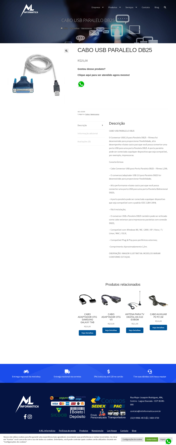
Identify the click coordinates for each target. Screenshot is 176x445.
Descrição (82, 125)
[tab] (91, 125)
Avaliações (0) (84, 141)
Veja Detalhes (87, 333)
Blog (157, 7)
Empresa (96, 7)
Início (66, 28)
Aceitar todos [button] (151, 439)
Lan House (112, 430)
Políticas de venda (67, 430)
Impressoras (86, 28)
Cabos (87, 114)
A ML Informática (47, 430)
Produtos (112, 7)
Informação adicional (88, 133)
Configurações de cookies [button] (132, 439)
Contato (146, 7)
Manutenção (97, 430)
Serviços (129, 7)
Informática (74, 28)
